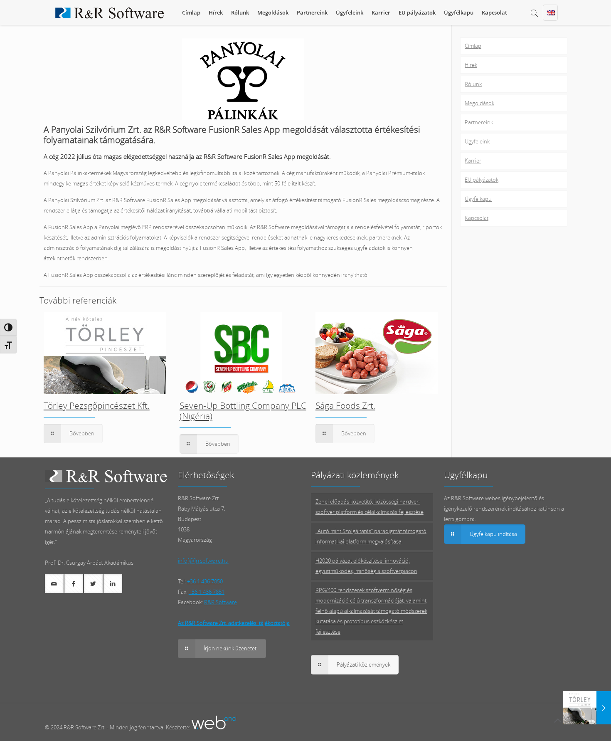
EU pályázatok (481, 179)
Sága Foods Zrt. (345, 405)
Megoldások (479, 103)
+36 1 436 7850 (205, 581)
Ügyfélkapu (478, 199)
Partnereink (479, 122)
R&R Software (220, 602)
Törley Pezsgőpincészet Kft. (97, 405)
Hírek (471, 65)
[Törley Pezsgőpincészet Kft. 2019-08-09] (587, 707)
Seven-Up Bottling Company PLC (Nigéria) (243, 411)
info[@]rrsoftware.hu (203, 560)
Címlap (473, 45)
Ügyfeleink (477, 141)
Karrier (473, 160)
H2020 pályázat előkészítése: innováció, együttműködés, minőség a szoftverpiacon (366, 566)
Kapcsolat (476, 218)
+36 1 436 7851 (206, 591)
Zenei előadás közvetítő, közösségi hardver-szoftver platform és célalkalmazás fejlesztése (369, 507)
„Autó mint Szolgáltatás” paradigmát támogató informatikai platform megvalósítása (370, 536)
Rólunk (473, 84)
